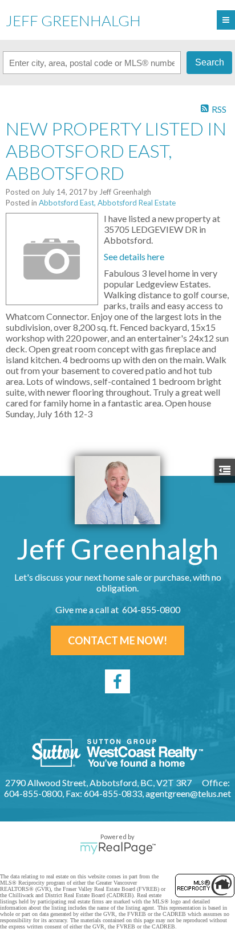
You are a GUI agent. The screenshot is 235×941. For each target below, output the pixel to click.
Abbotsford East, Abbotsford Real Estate (107, 202)
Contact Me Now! (117, 640)
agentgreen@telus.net (188, 793)
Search (209, 62)
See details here (134, 256)
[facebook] (117, 681)
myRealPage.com (117, 848)
